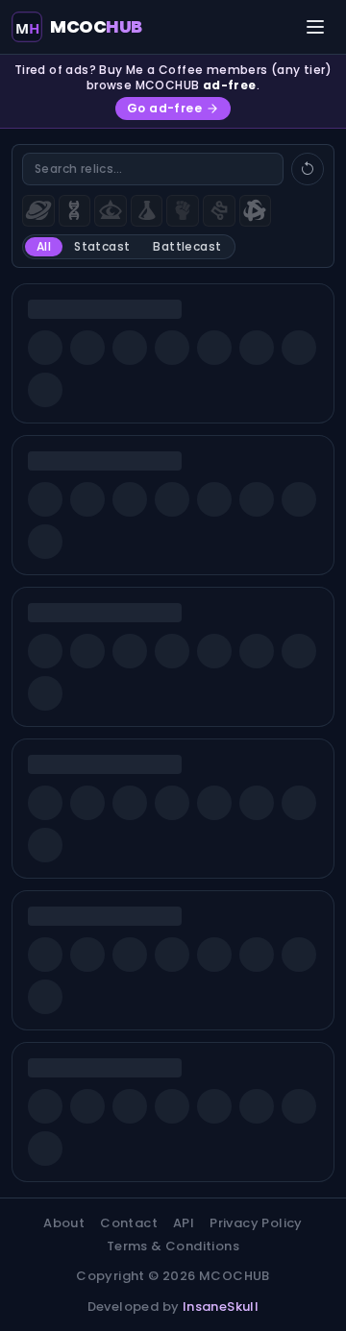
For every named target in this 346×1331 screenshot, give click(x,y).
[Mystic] (110, 211)
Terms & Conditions (173, 1246)
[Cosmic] (38, 211)
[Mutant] (75, 211)
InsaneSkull (221, 1306)
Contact (129, 1223)
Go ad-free (164, 108)
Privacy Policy (256, 1223)
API (183, 1223)
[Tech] (219, 211)
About (64, 1223)
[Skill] (182, 211)
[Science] (147, 211)
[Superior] (255, 211)
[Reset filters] (307, 169)
